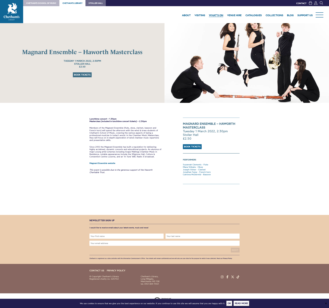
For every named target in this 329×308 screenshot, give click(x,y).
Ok (229, 303)
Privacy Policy (227, 258)
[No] (326, 303)
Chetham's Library (11, 11)
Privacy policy (116, 270)
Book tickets (82, 74)
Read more (241, 303)
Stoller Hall (96, 3)
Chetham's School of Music (41, 3)
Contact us (96, 270)
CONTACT (301, 3)
